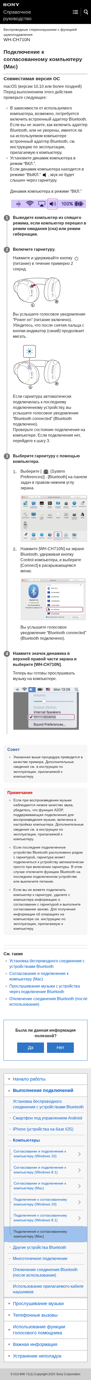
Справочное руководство (17, 15)
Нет (60, 1047)
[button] (86, 12)
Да (30, 1047)
